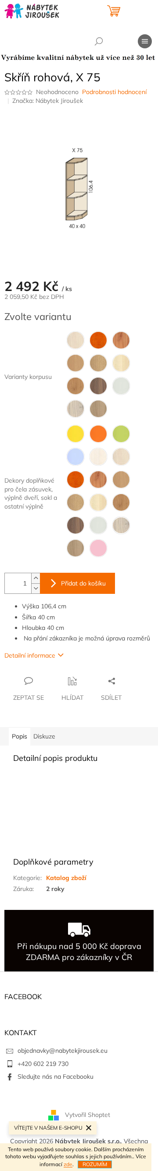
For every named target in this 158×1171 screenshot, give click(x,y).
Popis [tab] (19, 736)
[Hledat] (99, 41)
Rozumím (95, 1164)
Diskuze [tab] (44, 736)
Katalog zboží (66, 878)
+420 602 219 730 (43, 1064)
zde (68, 1164)
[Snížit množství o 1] (35, 588)
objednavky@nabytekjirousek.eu (63, 1051)
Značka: (47, 101)
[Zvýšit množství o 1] (35, 578)
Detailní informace (29, 655)
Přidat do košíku (83, 583)
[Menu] (145, 41)
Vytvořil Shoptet (87, 1115)
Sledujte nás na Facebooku (55, 1076)
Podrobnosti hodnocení (114, 92)
